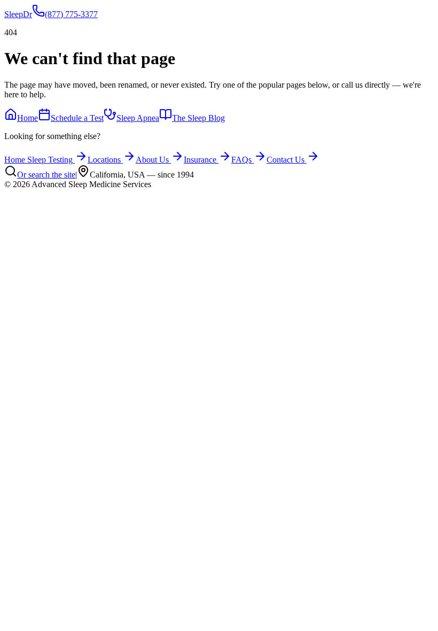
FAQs (241, 159)
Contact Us (285, 159)
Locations (104, 159)
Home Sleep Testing (38, 159)
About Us (152, 159)
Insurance (200, 159)
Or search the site (46, 174)
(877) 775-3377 (71, 14)
